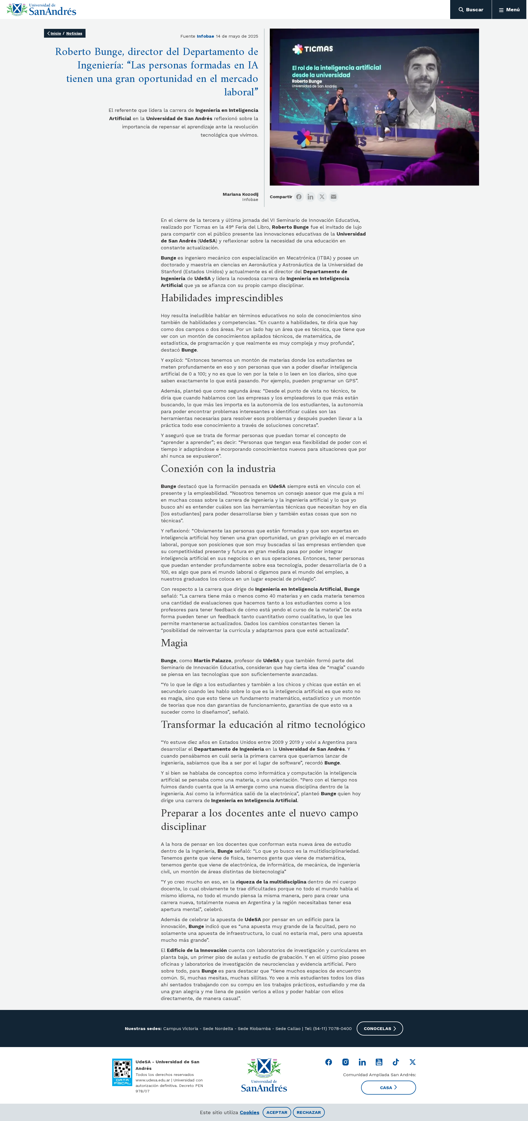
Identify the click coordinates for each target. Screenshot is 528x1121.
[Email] (334, 197)
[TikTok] (395, 1062)
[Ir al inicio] (41, 9)
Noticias (74, 33)
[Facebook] (299, 197)
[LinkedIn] (310, 197)
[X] (322, 197)
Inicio (56, 33)
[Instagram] (345, 1062)
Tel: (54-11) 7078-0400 (327, 1028)
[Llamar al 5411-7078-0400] (122, 1072)
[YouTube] (379, 1062)
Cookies (249, 1112)
